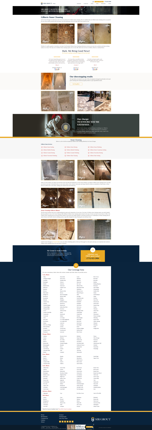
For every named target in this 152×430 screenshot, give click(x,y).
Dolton (44, 323)
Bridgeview (45, 294)
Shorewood (96, 401)
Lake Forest (79, 367)
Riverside (95, 280)
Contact (109, 3)
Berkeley (45, 289)
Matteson (79, 280)
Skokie (95, 292)
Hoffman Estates (63, 301)
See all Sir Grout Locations (65, 409)
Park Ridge (79, 324)
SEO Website (100, 427)
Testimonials (103, 3)
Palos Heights (79, 317)
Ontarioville (79, 346)
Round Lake (96, 371)
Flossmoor (45, 332)
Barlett (44, 339)
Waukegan (96, 385)
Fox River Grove (80, 393)
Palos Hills (79, 319)
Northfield (79, 301)
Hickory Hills (63, 296)
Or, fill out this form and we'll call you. (93, 260)
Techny (95, 307)
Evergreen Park (46, 330)
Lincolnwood (63, 330)
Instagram (60, 421)
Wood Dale (96, 346)
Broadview (45, 296)
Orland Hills (79, 312)
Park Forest (79, 323)
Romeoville (96, 399)
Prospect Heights (80, 328)
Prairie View (96, 367)
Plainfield (96, 397)
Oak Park (79, 308)
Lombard (62, 352)
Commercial (86, 3)
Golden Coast (63, 287)
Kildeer (61, 316)
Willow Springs (97, 321)
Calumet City (46, 301)
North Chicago (80, 385)
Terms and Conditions (55, 427)
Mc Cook (79, 284)
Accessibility (43, 427)
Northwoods (79, 339)
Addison (45, 336)
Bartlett (44, 284)
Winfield (95, 345)
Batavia (45, 341)
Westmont (96, 339)
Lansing (61, 324)
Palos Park (79, 321)
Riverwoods (96, 369)
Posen (78, 326)
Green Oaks (62, 367)
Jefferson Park (63, 310)
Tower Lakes (96, 376)
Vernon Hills (96, 378)
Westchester (96, 314)
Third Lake (96, 374)
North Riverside (80, 298)
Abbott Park (45, 367)
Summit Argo (96, 305)
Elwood (61, 399)
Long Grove (79, 378)
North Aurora (79, 360)
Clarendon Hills (46, 350)
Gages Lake (45, 385)
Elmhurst (62, 338)
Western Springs (97, 316)
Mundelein (79, 382)
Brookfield (45, 298)
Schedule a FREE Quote (99, 1)
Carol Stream (46, 348)
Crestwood (45, 316)
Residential (79, 3)
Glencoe (62, 282)
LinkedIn (70, 421)
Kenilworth (62, 314)
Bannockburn (46, 371)
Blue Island (45, 292)
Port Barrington (80, 389)
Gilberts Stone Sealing (48, 147)
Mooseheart (79, 358)
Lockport (62, 406)
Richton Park (79, 330)
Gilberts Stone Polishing (96, 147)
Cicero (44, 310)
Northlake (79, 303)
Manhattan (79, 397)
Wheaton (95, 341)
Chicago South (46, 308)
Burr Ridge (45, 346)
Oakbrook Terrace (80, 345)
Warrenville (79, 352)
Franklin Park (63, 280)
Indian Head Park (63, 307)
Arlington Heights (47, 278)
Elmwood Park (46, 326)
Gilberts (61, 363)
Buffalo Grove (46, 374)
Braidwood (45, 402)
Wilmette (95, 323)
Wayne (95, 336)
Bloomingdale (46, 345)
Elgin (61, 360)
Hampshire (79, 356)
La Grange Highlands (64, 319)
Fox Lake (45, 383)
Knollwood (62, 385)
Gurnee (61, 369)
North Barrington (80, 383)
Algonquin (45, 393)
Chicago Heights (46, 305)
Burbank (45, 300)
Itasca (61, 346)
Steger (95, 296)
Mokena (78, 399)
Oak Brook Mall (80, 343)
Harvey (61, 292)
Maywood (79, 282)
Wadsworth (96, 382)
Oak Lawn (79, 307)
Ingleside (62, 380)
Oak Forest (79, 305)
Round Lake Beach (98, 373)
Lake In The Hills (97, 393)
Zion (94, 389)
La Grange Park (63, 321)
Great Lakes (45, 389)
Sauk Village (96, 287)
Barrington (45, 282)
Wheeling (96, 317)
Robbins (95, 282)
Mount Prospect (80, 292)
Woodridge (96, 348)
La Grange (62, 317)
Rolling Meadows (97, 284)
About (97, 3)
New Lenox (79, 404)
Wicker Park (96, 319)
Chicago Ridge (46, 307)
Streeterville (96, 303)
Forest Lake (45, 380)
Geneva (61, 361)
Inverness (62, 308)
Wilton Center (96, 406)
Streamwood (96, 301)
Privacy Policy (48, 427)
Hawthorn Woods (63, 373)
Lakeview (62, 323)
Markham (79, 278)
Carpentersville (46, 363)
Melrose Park (79, 285)
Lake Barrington (63, 387)
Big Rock (45, 360)
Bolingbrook (46, 401)
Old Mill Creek (80, 387)
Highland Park (63, 374)
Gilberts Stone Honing (72, 147)
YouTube (67, 421)
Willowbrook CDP (97, 343)
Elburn (61, 358)
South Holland (97, 294)
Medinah (78, 336)
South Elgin (96, 356)
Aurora (44, 338)
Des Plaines (45, 321)
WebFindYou (109, 427)
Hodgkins (62, 300)
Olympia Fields (80, 310)
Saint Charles (79, 363)
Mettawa (78, 380)
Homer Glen (62, 402)
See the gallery (76, 84)
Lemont (61, 326)
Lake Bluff (62, 389)
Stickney (95, 298)
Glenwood (62, 285)
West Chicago (96, 338)
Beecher (45, 399)
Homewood (62, 305)
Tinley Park (96, 310)
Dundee (61, 356)
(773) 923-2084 (108, 1)
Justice (61, 312)
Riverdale (96, 278)
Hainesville (62, 371)
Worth (95, 326)
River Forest (79, 332)
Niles (78, 294)
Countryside (45, 314)
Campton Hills (46, 361)
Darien (44, 352)
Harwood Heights (63, 294)
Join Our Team (63, 418)
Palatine (78, 316)
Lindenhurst (79, 376)
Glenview (62, 284)
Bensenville (45, 343)
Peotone (78, 406)
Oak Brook (79, 341)
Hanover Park (63, 291)
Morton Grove (80, 291)
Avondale (45, 280)
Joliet (61, 404)
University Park (97, 402)
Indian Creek (63, 378)
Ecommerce (104, 427)
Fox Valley (62, 339)
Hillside (61, 298)
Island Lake (62, 382)
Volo (94, 380)
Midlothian (79, 289)
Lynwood (62, 332)
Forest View (62, 278)
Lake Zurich (79, 371)
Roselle (78, 348)
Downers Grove (63, 336)
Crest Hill (45, 406)
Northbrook (79, 300)
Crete (44, 317)
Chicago (45, 303)
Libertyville (79, 373)
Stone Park (96, 300)
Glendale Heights (63, 343)
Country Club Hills (47, 312)
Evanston (45, 328)
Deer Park (45, 319)
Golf (61, 289)
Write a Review (93, 1)
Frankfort (62, 401)
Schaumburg (96, 289)
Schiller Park (96, 291)
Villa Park (79, 350)
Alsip (44, 276)
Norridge (79, 296)
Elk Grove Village (47, 324)
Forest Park (62, 276)
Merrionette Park (80, 287)
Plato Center (79, 361)
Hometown (62, 303)
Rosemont (96, 285)
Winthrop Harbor (97, 387)
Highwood (62, 376)
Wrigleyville (96, 328)
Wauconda (96, 383)
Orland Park (79, 314)
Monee (78, 401)
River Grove (96, 276)
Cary (61, 393)
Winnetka (96, 324)
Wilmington (96, 404)
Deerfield (45, 378)
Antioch (45, 369)
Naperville (79, 338)
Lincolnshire (79, 374)
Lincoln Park (62, 328)
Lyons (78, 276)
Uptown (95, 312)
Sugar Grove (96, 358)
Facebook (62, 421)
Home (42, 415)
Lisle (61, 350)
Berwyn (45, 291)
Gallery (92, 3)
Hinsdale (62, 345)
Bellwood (45, 287)
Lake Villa (79, 369)
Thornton (95, 308)
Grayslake (45, 387)
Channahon (45, 404)
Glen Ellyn (62, 341)
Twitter (65, 421)
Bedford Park (46, 285)
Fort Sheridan (46, 382)
